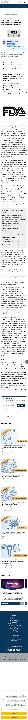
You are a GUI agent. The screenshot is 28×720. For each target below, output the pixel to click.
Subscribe (20, 405)
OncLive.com (14, 622)
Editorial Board (14, 630)
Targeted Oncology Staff (8, 451)
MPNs (3, 416)
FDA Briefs (7, 14)
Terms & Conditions (14, 628)
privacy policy (5, 409)
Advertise (14, 615)
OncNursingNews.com (14, 624)
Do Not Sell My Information (14, 625)
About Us (14, 614)
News (16, 659)
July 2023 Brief (9, 416)
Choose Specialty (12, 6)
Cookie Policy (24, 707)
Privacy (14, 627)
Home (2, 14)
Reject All (14, 713)
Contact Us (14, 617)
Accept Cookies (14, 717)
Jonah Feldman (6, 536)
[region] (14, 705)
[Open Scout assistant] (20, 2)
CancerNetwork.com (14, 620)
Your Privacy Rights (14, 632)
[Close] (26, 693)
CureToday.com (14, 619)
